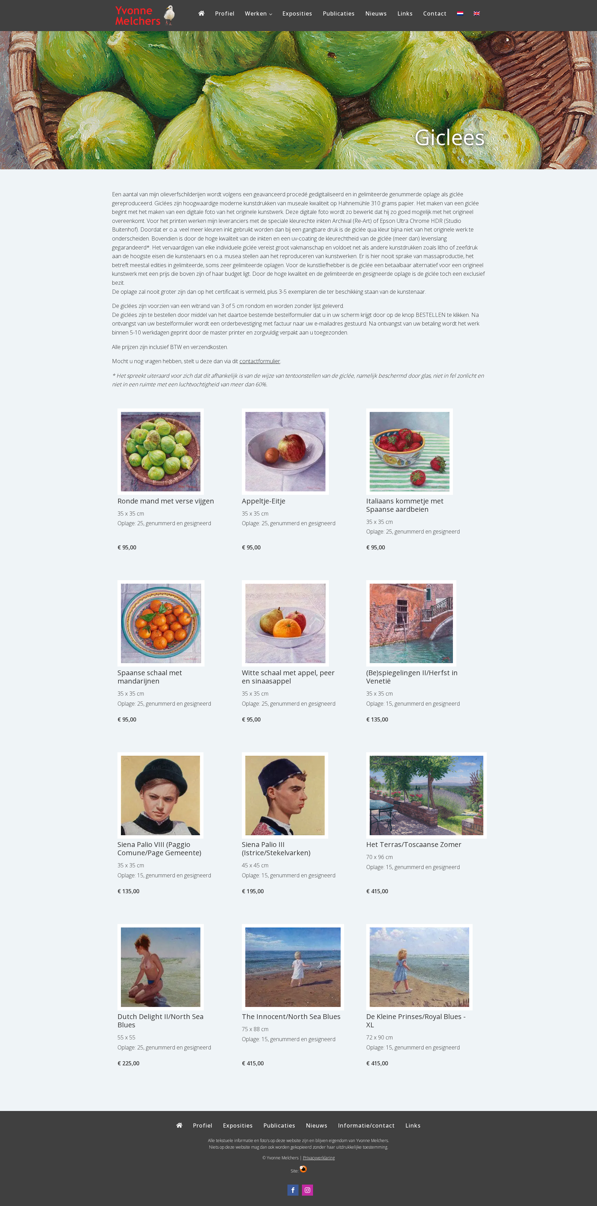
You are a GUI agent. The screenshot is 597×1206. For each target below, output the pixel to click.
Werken (256, 13)
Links (405, 13)
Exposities (297, 13)
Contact (435, 13)
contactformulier (259, 361)
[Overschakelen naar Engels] (477, 15)
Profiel (225, 13)
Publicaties (339, 13)
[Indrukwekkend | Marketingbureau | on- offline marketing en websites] (303, 1171)
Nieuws (376, 13)
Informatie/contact (366, 1125)
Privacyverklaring (319, 1158)
